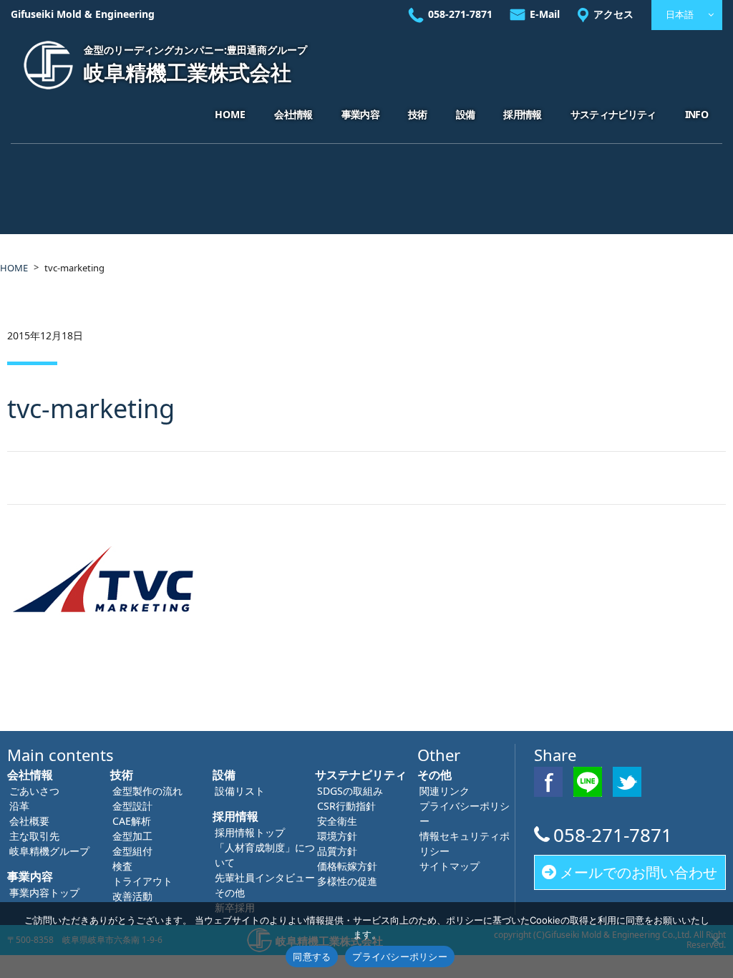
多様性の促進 (347, 881)
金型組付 (132, 851)
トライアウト (142, 881)
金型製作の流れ (147, 791)
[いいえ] (715, 940)
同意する (312, 956)
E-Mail (545, 14)
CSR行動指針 (346, 806)
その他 (230, 892)
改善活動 (132, 896)
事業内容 (360, 114)
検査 (122, 866)
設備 (465, 114)
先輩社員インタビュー (265, 877)
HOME (230, 114)
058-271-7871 (460, 14)
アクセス (613, 14)
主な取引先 (34, 836)
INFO (696, 114)
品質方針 (337, 851)
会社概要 (29, 821)
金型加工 (132, 836)
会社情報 (293, 114)
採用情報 (522, 114)
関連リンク (444, 791)
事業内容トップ (44, 892)
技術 (417, 114)
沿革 (19, 806)
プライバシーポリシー (399, 956)
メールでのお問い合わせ (638, 872)
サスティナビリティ (613, 114)
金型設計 (132, 806)
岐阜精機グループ (49, 851)
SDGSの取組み (350, 791)
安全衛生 (337, 821)
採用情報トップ (250, 832)
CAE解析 (131, 821)
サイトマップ (449, 866)
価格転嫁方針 (347, 866)
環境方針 (337, 836)
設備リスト (240, 791)
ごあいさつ (34, 791)
